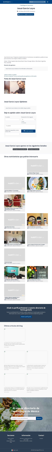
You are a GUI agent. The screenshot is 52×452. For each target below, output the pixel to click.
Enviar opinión (29, 131)
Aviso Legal (26, 439)
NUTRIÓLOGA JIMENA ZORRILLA (11, 279)
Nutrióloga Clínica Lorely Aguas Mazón (13, 244)
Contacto (41, 438)
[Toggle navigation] (47, 2)
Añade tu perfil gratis (26, 316)
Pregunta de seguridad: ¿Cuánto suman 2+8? (12, 131)
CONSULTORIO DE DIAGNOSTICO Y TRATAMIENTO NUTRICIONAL (12, 298)
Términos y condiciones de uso (26, 438)
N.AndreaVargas (8, 262)
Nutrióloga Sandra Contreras (34, 190)
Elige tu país (15, 450)
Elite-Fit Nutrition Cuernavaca (34, 227)
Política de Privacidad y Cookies (26, 441)
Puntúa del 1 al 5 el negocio (27, 117)
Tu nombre (7, 117)
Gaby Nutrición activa (9, 227)
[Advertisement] (26, 26)
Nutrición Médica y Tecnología (11, 190)
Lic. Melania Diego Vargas (33, 173)
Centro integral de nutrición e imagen (36, 244)
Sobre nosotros (11, 438)
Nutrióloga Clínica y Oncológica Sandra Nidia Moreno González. (13, 209)
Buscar (39, 418)
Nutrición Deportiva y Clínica (33, 279)
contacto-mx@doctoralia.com (26, 14)
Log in (11, 439)
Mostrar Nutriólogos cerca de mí (26, 421)
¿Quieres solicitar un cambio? (10, 74)
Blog (11, 442)
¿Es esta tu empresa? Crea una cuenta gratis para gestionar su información (20, 76)
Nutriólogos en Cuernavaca (26, 5)
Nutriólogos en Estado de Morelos (20, 149)
